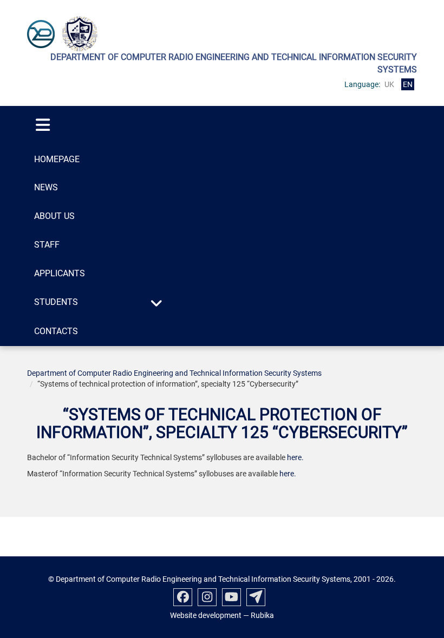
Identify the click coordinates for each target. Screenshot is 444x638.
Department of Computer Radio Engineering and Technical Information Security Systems (174, 373)
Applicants (59, 273)
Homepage (57, 159)
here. (295, 457)
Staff (47, 245)
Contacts (56, 331)
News (46, 187)
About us (54, 216)
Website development (205, 615)
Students (56, 302)
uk (389, 84)
